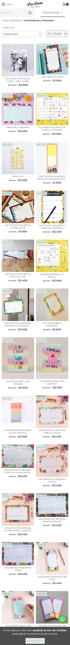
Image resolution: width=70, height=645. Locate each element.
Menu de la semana (18, 127)
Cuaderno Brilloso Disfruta (52, 382)
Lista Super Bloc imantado (52, 324)
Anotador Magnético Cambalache (18, 226)
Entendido (35, 641)
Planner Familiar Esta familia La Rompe (52, 128)
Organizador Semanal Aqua (18, 568)
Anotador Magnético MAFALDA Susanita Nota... (52, 177)
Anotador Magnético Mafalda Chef (18, 275)
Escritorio (16, 20)
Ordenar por (9, 27)
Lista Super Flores (52, 76)
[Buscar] (30, 13)
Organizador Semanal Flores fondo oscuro (18, 529)
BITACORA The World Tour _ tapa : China (18, 79)
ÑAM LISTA (17, 176)
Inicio (6, 20)
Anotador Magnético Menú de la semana (52, 226)
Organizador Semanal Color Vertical (18, 431)
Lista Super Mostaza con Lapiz (52, 578)
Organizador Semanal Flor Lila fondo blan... (18, 471)
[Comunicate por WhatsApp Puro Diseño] (62, 619)
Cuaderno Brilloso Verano (18, 382)
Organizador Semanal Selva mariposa (52, 520)
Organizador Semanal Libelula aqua (52, 431)
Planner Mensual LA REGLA (52, 275)
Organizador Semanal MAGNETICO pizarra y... (18, 324)
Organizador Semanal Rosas (52, 480)
